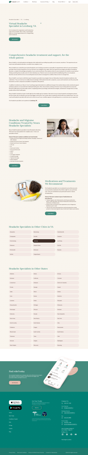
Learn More (44, 105)
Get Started (15, 382)
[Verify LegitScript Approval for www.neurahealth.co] (44, 414)
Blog (53, 1)
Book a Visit (75, 1)
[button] (26, 2)
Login (69, 1)
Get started (15, 39)
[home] (14, 2)
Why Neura (34, 1)
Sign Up (37, 407)
